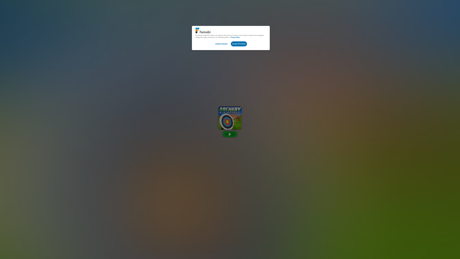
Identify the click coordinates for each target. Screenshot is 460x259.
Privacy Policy (235, 37)
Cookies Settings (221, 44)
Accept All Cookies (239, 44)
